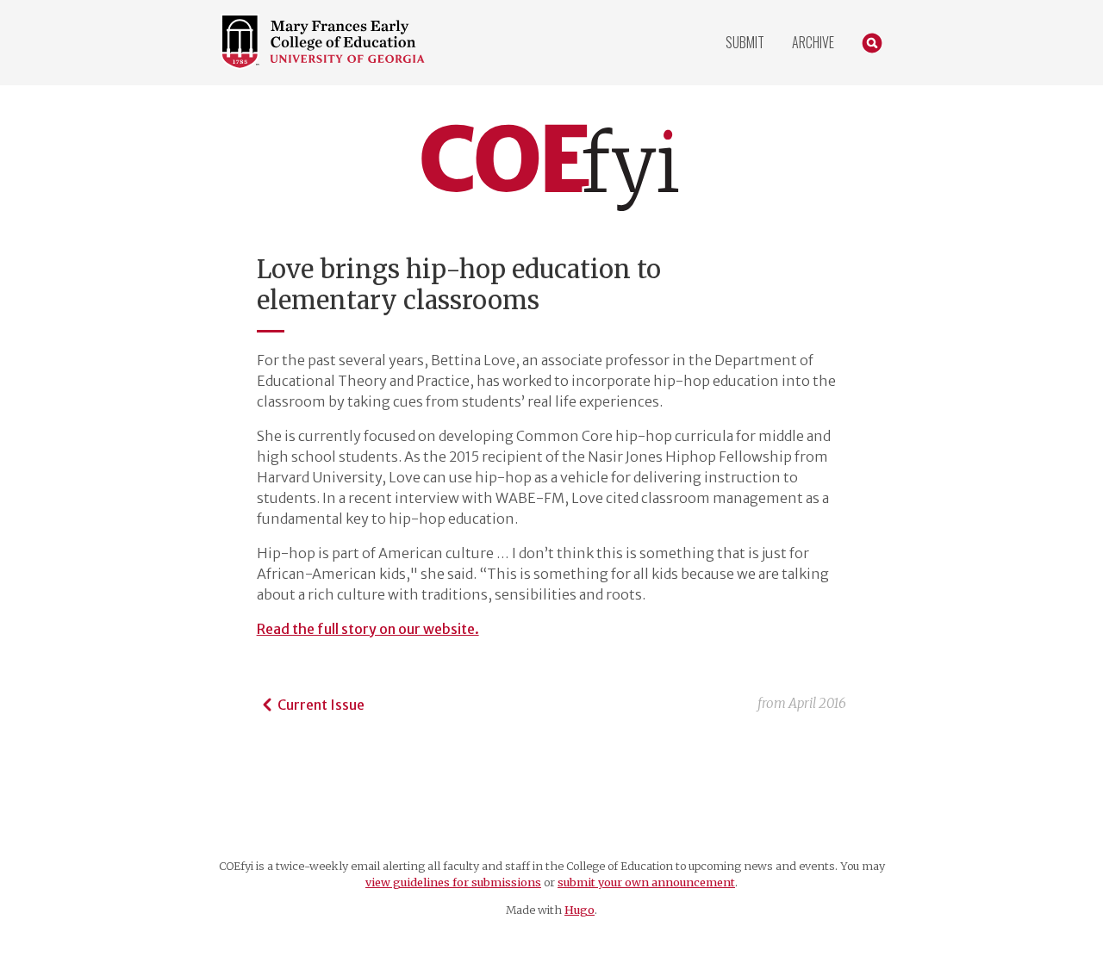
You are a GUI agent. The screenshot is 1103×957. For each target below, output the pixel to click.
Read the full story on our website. (368, 628)
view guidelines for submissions (453, 882)
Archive (813, 42)
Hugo (579, 910)
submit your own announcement (646, 882)
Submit (745, 42)
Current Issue (321, 704)
